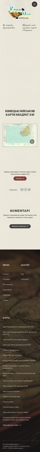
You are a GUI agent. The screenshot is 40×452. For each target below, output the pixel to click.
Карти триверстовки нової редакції (15, 339)
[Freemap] (20, 12)
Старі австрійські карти (11, 407)
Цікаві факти (7, 290)
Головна (6, 274)
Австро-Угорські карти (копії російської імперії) (19, 360)
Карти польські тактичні (11, 391)
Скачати (19, 178)
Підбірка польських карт (11, 396)
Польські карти (8, 402)
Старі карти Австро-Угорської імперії (15, 412)
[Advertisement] (20, 57)
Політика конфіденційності (11, 444)
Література (6, 295)
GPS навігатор (8, 284)
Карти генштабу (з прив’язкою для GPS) (17, 345)
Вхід (22, 274)
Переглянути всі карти (10, 425)
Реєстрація (25, 279)
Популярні (6, 279)
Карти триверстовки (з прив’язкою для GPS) (18, 327)
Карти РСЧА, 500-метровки (12, 355)
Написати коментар (19, 226)
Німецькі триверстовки (11, 350)
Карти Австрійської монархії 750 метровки (18, 381)
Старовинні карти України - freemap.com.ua (16, 446)
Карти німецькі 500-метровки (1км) (15, 386)
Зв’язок (5, 300)
